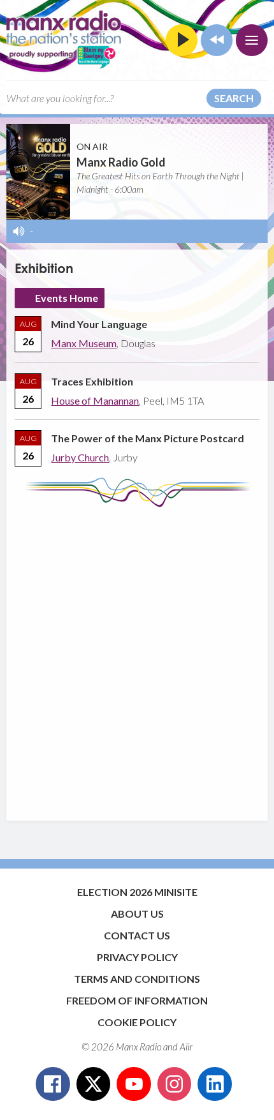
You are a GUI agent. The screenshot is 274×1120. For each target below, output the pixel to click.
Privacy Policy (137, 957)
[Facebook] (53, 1084)
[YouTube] (134, 1084)
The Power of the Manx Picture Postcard (147, 438)
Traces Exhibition (92, 381)
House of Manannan (95, 400)
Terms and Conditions (137, 979)
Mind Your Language (99, 324)
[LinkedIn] (215, 1084)
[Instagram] (174, 1084)
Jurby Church (80, 457)
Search (234, 98)
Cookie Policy (137, 1022)
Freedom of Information (137, 1000)
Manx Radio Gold (121, 162)
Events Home (66, 298)
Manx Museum (84, 343)
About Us (137, 913)
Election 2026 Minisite (137, 892)
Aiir (186, 1046)
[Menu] (252, 40)
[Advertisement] (137, 658)
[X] (93, 1084)
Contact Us (137, 935)
